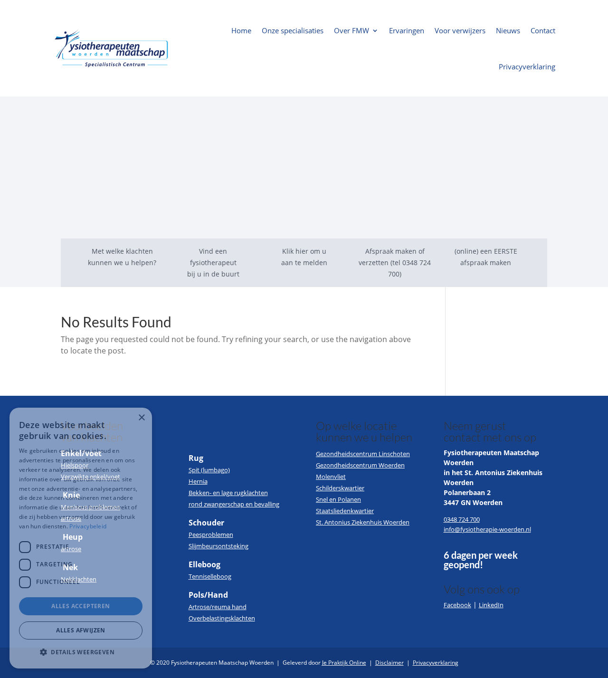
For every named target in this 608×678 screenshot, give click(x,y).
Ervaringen (406, 30)
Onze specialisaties (292, 30)
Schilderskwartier (340, 488)
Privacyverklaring (527, 66)
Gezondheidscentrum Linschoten (363, 453)
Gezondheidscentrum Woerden (360, 465)
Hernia (198, 481)
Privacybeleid (87, 526)
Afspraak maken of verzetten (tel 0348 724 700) (395, 262)
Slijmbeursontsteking (218, 546)
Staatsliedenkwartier (345, 510)
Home (241, 30)
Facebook (457, 605)
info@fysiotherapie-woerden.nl (487, 529)
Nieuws (508, 30)
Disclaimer (389, 663)
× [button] (141, 417)
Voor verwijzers (460, 30)
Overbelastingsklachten (222, 618)
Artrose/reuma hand (218, 606)
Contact (543, 30)
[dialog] (81, 538)
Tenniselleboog (210, 576)
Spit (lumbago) (209, 470)
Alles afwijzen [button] (80, 630)
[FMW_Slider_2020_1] (304, 235)
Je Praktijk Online (344, 663)
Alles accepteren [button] (80, 606)
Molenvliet (331, 476)
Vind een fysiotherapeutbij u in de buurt (213, 262)
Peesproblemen (211, 534)
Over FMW (351, 30)
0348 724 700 (462, 519)
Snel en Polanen (338, 499)
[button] (80, 652)
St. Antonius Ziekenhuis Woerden (362, 522)
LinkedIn (491, 605)
